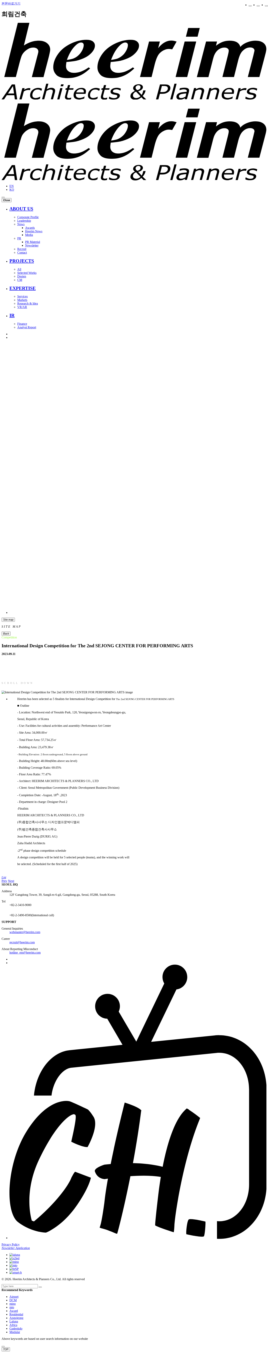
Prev (4, 881)
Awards (30, 227)
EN (11, 186)
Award (13, 1310)
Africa (13, 1325)
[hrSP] (14, 1269)
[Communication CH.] (137, 612)
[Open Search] (3, 197)
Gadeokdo (15, 1328)
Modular (14, 1332)
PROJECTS (21, 260)
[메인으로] (134, 98)
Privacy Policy (11, 1244)
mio (11, 1307)
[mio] (13, 1265)
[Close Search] (3, 1346)
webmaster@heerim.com (24, 932)
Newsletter (31, 245)
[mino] (14, 1261)
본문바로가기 (11, 3)
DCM (13, 1300)
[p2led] (14, 1258)
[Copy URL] (250, 5)
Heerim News (33, 231)
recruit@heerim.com (22, 942)
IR (12, 315)
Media (29, 234)
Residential (16, 1314)
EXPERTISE (22, 288)
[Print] (258, 5)
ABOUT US (21, 208)
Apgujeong (16, 1318)
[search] (40, 1287)
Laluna (13, 1321)
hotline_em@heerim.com (25, 952)
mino (12, 1303)
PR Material (32, 242)
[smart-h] (15, 1272)
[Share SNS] (266, 5)
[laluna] (14, 1254)
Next (11, 881)
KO (11, 189)
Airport (13, 1296)
